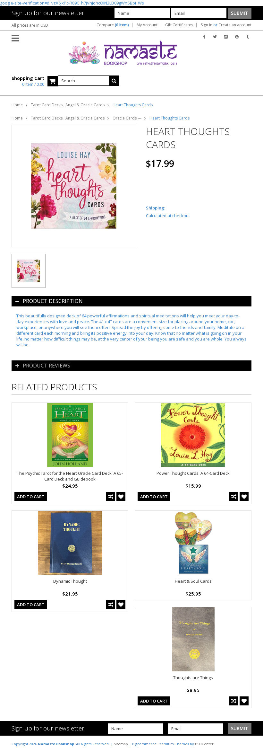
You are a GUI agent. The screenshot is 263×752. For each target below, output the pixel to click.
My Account (147, 25)
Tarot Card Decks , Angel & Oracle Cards (68, 105)
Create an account (234, 25)
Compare (113, 25)
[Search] (114, 80)
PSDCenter (204, 743)
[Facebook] (204, 37)
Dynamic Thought (70, 581)
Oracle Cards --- (127, 118)
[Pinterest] (237, 37)
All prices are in (30, 25)
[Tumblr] (248, 37)
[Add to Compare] (110, 496)
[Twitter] (215, 37)
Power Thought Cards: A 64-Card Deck (193, 473)
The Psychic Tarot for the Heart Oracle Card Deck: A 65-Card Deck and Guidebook (70, 476)
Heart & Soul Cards (193, 581)
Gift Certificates (179, 25)
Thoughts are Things (193, 677)
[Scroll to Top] (253, 743)
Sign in (206, 25)
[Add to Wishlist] (120, 496)
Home (17, 105)
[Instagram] (226, 37)
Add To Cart (31, 497)
